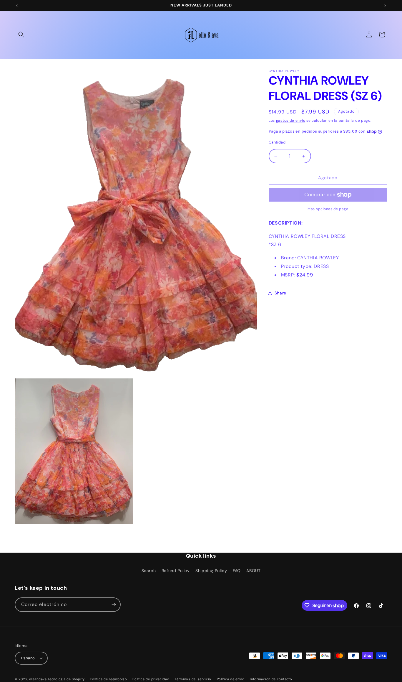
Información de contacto (271, 679)
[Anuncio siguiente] (385, 5)
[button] (21, 34)
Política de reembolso (108, 679)
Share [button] (280, 293)
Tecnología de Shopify (66, 679)
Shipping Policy (211, 570)
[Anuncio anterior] (16, 5)
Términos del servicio (193, 679)
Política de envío (231, 679)
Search (149, 570)
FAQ (237, 570)
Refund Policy (176, 570)
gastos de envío (290, 120)
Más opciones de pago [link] (328, 209)
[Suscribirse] (113, 604)
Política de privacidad (150, 679)
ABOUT (253, 570)
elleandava (38, 679)
